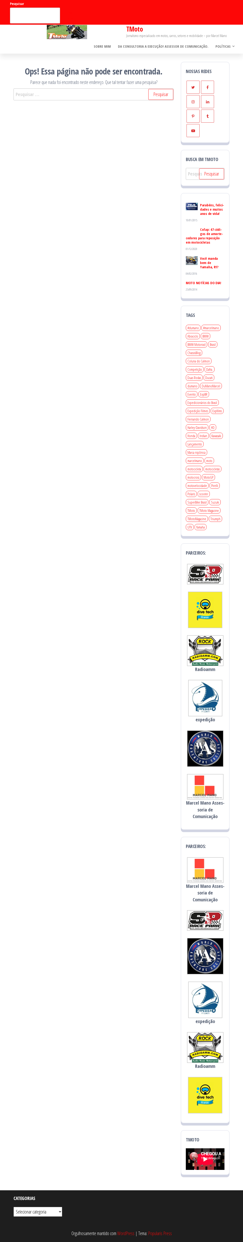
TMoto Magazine (209, 510)
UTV (189, 527)
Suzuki (215, 502)
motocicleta (194, 469)
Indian (203, 435)
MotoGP (208, 477)
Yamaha (200, 527)
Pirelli (214, 485)
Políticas (223, 46)
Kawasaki (216, 435)
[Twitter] (193, 87)
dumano (192, 386)
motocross (193, 477)
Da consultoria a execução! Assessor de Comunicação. (163, 46)
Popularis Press (160, 1233)
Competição (194, 369)
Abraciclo (192, 336)
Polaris (191, 493)
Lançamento (194, 444)
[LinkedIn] (207, 101)
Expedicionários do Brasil (202, 402)
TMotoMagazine (196, 518)
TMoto (134, 28)
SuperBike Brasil (197, 502)
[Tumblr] (207, 116)
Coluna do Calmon (198, 361)
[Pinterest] (193, 116)
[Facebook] (207, 87)
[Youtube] (193, 130)
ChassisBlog (194, 352)
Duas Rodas (194, 377)
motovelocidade (197, 485)
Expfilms (217, 410)
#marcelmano (211, 327)
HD (213, 427)
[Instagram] (193, 101)
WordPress (125, 1233)
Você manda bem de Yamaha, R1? (209, 262)
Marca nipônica (196, 452)
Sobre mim (102, 46)
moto (209, 460)
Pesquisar (17, 3)
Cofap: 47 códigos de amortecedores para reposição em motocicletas (204, 236)
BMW (205, 336)
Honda (191, 435)
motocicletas (212, 469)
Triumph (215, 518)
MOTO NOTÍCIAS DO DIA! (203, 282)
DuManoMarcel (211, 386)
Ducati (209, 377)
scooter (203, 493)
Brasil (213, 344)
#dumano (193, 327)
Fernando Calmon (198, 419)
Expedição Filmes (197, 410)
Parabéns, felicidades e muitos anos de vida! (212, 209)
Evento (191, 394)
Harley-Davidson (197, 427)
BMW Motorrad (196, 344)
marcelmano (194, 460)
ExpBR (203, 394)
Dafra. (209, 369)
